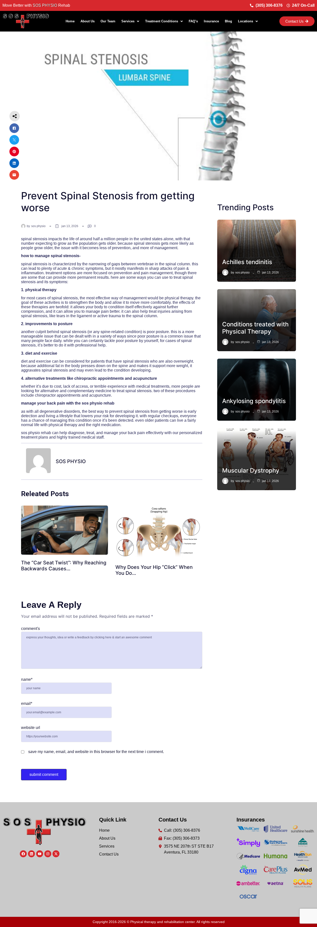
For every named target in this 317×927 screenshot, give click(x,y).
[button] (130, 21)
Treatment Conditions (161, 21)
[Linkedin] (31, 853)
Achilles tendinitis (247, 262)
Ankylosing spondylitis (254, 401)
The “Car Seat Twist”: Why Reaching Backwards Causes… (63, 566)
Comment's (30, 628)
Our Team (108, 21)
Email (26, 703)
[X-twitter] (56, 853)
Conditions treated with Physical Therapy (255, 328)
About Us (87, 21)
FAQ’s (193, 21)
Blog (228, 21)
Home (70, 21)
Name (26, 679)
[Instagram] (47, 853)
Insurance (211, 21)
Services (127, 21)
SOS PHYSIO (38, 226)
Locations (245, 21)
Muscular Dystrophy (250, 470)
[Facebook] (23, 853)
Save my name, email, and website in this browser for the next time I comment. (96, 752)
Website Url (30, 727)
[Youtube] (39, 853)
